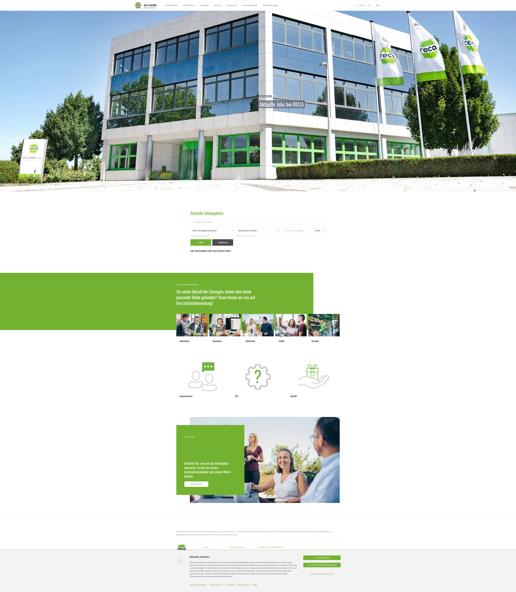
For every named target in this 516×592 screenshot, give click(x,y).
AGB (255, 584)
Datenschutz (216, 584)
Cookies (230, 584)
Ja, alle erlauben (322, 558)
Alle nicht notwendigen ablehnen (322, 565)
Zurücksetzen (222, 242)
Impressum (243, 584)
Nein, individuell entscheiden (322, 574)
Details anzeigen (198, 584)
